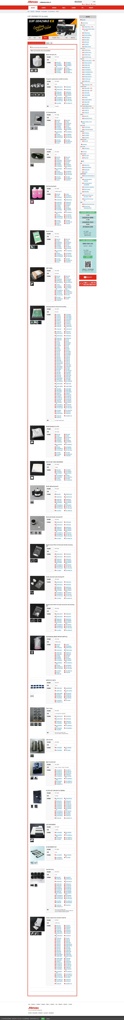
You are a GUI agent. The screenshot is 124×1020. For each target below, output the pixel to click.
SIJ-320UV (58, 205)
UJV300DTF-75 (68, 415)
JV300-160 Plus (59, 363)
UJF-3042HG (58, 64)
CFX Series (86, 132)
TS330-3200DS (59, 378)
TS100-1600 (67, 373)
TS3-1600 (58, 370)
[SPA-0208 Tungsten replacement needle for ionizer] (37, 92)
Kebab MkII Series (88, 118)
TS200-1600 (58, 375)
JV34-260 (58, 356)
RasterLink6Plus (87, 167)
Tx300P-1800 (68, 383)
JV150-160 (67, 357)
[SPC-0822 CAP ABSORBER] (37, 837)
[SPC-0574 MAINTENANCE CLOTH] (37, 439)
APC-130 (86, 141)
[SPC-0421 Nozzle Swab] (37, 244)
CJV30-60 (58, 314)
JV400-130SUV (59, 366)
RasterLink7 (86, 165)
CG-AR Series (87, 127)
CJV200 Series (87, 50)
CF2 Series (86, 137)
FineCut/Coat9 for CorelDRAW (88, 184)
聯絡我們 (91, 7)
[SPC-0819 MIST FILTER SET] (37, 775)
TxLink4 (85, 171)
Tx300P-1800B (68, 386)
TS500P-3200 (59, 379)
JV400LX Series (87, 46)
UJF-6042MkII (59, 69)
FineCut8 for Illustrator (89, 187)
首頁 (84, 4)
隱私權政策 (40, 1012)
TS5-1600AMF (68, 370)
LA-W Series (86, 148)
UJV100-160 (68, 411)
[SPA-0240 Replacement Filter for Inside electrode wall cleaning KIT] (37, 618)
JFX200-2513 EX (87, 76)
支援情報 (74, 7)
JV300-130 (67, 360)
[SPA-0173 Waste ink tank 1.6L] (37, 67)
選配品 (63, 7)
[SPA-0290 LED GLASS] (37, 753)
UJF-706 (67, 126)
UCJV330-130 (59, 399)
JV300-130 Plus (59, 361)
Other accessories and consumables (36, 43)
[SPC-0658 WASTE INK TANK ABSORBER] (37, 475)
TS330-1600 (58, 376)
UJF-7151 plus (68, 99)
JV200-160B (58, 360)
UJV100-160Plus (87, 35)
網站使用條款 (35, 1012)
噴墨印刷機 (38, 11)
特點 (35, 37)
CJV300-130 (58, 326)
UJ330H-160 (58, 400)
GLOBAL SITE (78, 1)
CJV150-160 (68, 322)
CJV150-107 (68, 320)
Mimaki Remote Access (89, 204)
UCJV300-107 (68, 396)
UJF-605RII (58, 126)
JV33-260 (58, 354)
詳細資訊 (48, 1018)
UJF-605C (58, 655)
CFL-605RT (86, 135)
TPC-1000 (67, 369)
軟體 (83, 161)
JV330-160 (58, 364)
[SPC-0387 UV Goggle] (37, 162)
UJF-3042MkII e (59, 68)
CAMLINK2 (86, 191)
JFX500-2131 (59, 92)
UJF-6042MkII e (68, 69)
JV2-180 (67, 341)
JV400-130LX (68, 364)
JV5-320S (67, 350)
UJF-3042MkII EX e (88, 72)
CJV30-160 (58, 319)
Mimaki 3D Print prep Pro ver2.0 (88, 195)
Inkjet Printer (85, 22)
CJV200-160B (68, 324)
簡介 (30, 37)
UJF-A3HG (67, 71)
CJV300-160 (58, 329)
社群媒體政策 (51, 1012)
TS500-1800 (67, 378)
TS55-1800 (58, 373)
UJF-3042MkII (68, 64)
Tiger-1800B (67, 280)
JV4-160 (57, 347)
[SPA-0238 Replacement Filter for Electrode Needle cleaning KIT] (37, 558)
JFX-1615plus (59, 123)
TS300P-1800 (68, 375)
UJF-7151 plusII (59, 100)
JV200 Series (87, 32)
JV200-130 (58, 358)
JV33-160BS (68, 353)
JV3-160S (58, 344)
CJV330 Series (87, 54)
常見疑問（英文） (56, 37)
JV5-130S (58, 348)
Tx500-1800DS (68, 391)
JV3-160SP (67, 344)
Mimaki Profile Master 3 (89, 175)
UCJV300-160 (68, 397)
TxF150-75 (58, 393)
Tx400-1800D (68, 390)
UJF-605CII (67, 124)
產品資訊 (33, 7)
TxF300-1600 (58, 394)
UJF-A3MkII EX (68, 72)
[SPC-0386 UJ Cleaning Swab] (37, 125)
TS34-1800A (68, 372)
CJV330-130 (58, 331)
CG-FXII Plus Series (88, 129)
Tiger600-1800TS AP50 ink (89, 29)
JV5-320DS (58, 350)
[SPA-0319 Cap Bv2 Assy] (37, 882)
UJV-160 (58, 142)
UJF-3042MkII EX (51, 11)
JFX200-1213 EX (87, 62)
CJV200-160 (58, 324)
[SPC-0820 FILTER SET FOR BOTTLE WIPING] (37, 803)
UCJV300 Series (87, 57)
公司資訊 (94, 4)
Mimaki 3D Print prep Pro (88, 199)
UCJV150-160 (68, 394)
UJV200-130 (68, 413)
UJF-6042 (67, 68)
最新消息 (88, 4)
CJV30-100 (58, 316)
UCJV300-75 (58, 396)
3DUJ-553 (58, 120)
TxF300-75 (67, 393)
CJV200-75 (58, 323)
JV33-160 (58, 353)
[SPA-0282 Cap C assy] (37, 721)
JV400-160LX (68, 366)
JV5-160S (67, 348)
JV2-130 (67, 339)
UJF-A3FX (58, 71)
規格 (40, 37)
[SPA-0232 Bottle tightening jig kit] (37, 499)
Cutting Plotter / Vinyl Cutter (87, 122)
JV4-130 (67, 345)
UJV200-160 (58, 415)
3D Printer (84, 151)
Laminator (84, 144)
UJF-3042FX (68, 62)
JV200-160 (67, 358)
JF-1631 (67, 121)
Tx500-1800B (59, 391)
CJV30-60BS (68, 314)
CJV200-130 (68, 323)
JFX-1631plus (68, 123)
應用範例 (54, 7)
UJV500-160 (68, 142)
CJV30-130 (58, 317)
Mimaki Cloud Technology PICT (87, 207)
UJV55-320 (67, 223)
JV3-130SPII (68, 342)
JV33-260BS (68, 354)
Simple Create (87, 189)
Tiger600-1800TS (88, 99)
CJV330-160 (68, 331)
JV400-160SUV (59, 367)
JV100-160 (67, 356)
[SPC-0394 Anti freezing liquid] (37, 199)
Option (47, 43)
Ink (51, 43)
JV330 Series (87, 37)
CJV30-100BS (68, 316)
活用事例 (44, 7)
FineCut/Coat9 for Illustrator (88, 180)
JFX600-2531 (59, 93)
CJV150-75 (58, 320)
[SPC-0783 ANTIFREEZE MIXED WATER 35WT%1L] (37, 650)
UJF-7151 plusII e (89, 60)
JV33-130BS (68, 351)
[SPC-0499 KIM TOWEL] (37, 281)
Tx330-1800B (68, 388)
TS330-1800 (67, 376)
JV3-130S (58, 342)
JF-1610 (57, 121)
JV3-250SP (58, 345)
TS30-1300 (58, 372)
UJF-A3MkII (58, 72)
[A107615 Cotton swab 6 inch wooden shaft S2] (37, 931)
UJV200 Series (88, 26)
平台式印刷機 (43, 11)
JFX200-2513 (68, 86)
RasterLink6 (86, 169)
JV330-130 (67, 363)
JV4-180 (67, 347)
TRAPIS (85, 97)
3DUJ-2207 (58, 62)
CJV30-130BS (68, 317)
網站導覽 (30, 1012)
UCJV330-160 (68, 399)
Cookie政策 (45, 1012)
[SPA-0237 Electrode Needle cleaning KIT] (37, 530)
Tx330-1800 (58, 388)
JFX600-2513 (68, 92)
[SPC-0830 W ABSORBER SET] (37, 860)
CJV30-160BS (68, 319)
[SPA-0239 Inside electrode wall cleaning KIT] (37, 590)
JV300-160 (67, 361)
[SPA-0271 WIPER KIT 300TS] (37, 693)
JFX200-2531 (68, 89)
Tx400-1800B (59, 390)
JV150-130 (58, 357)
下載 (82, 7)
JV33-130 (58, 351)
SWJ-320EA (58, 369)
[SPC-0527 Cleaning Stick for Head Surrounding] (37, 319)
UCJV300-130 (59, 397)
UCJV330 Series (87, 52)
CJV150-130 (58, 322)
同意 (43, 1018)
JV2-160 (57, 341)
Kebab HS (86, 116)
